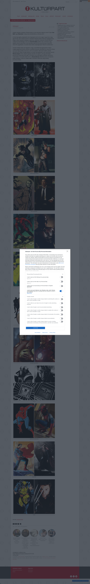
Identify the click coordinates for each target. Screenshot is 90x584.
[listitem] (45, 274)
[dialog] (45, 292)
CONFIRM (35, 327)
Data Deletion (37, 332)
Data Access (45, 332)
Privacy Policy (52, 332)
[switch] (61, 277)
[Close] (68, 251)
